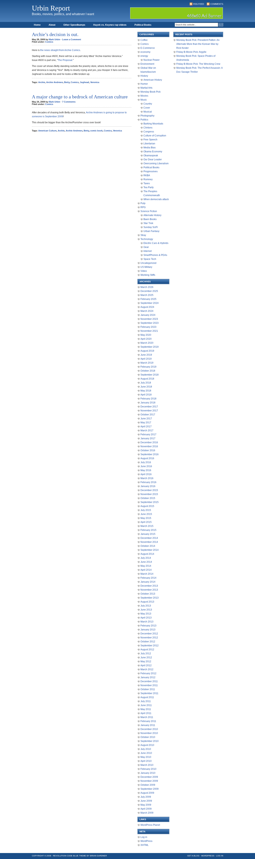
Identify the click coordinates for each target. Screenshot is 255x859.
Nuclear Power (151, 60)
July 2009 (145, 796)
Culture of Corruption (154, 135)
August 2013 (147, 601)
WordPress (146, 841)
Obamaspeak (150, 155)
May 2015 (145, 518)
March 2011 (146, 717)
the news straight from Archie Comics (60, 50)
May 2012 (145, 661)
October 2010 (147, 737)
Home (37, 24)
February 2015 (148, 530)
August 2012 (147, 649)
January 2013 (147, 629)
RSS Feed (198, 4)
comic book (96, 130)
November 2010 (149, 733)
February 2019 (148, 366)
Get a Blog (193, 856)
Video (143, 271)
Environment (147, 64)
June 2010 (146, 753)
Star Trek (148, 223)
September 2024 (149, 303)
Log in (143, 837)
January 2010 (147, 773)
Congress (148, 131)
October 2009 (147, 785)
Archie (41, 82)
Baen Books (150, 219)
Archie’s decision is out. (55, 34)
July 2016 (145, 462)
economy (145, 52)
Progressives (150, 171)
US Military (146, 267)
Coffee (144, 40)
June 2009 (146, 800)
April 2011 (145, 713)
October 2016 (147, 450)
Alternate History (152, 215)
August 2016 (147, 458)
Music (143, 99)
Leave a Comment (71, 39)
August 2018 (147, 378)
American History (152, 79)
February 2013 (148, 625)
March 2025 (146, 295)
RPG (143, 207)
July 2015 (145, 510)
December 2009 (149, 777)
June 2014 (146, 562)
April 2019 (146, 358)
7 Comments (69, 102)
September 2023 (149, 323)
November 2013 (149, 589)
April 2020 (146, 339)
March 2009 (146, 812)
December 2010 (149, 729)
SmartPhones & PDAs (155, 255)
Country (147, 103)
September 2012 (149, 645)
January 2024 (147, 315)
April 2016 (146, 474)
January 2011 (147, 725)
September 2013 (149, 597)
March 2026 (146, 287)
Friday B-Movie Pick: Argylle (191, 52)
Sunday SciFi (150, 227)
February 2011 (148, 721)
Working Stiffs (147, 275)
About (52, 24)
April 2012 (146, 665)
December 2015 (149, 490)
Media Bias (149, 147)
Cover (146, 107)
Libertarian (149, 143)
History (144, 75)
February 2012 (148, 673)
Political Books (142, 24)
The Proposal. (65, 60)
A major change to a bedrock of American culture (80, 96)
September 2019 (149, 346)
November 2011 (149, 685)
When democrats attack (156, 199)
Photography (147, 115)
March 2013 (146, 621)
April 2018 (146, 394)
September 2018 (149, 374)
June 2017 (146, 418)
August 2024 (147, 307)
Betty (67, 82)
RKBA (146, 175)
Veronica (94, 82)
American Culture (47, 130)
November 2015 (149, 494)
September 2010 (149, 741)
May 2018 (145, 390)
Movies (144, 95)
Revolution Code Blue (65, 856)
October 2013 (147, 593)
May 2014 (145, 566)
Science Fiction (148, 211)
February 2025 (148, 299)
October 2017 (147, 414)
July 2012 (145, 653)
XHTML (144, 845)
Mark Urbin (54, 39)
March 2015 (146, 526)
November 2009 (149, 781)
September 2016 (149, 454)
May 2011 (145, 709)
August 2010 (147, 745)
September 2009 (149, 789)
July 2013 (145, 605)
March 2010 (146, 765)
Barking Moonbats (153, 123)
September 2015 (149, 502)
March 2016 (146, 478)
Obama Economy (152, 151)
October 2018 (147, 370)
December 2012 (149, 633)
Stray (143, 235)
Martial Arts (146, 87)
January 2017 (147, 438)
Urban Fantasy (151, 231)
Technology (146, 239)
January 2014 (147, 581)
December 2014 (149, 538)
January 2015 (147, 534)
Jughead (84, 82)
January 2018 (147, 402)
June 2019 (146, 354)
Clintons (147, 127)
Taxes (146, 183)
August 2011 (147, 697)
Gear (146, 247)
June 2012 (146, 657)
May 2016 (145, 470)
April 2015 (146, 522)
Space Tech (149, 259)
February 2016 (148, 482)
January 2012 (147, 677)
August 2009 (147, 792)
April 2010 (146, 761)
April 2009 (146, 808)
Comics (49, 42)
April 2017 (146, 426)
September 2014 (149, 550)
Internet (147, 251)
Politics (144, 119)
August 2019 (147, 350)
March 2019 (146, 362)
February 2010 (148, 769)
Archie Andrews (54, 82)
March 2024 (146, 311)
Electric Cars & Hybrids (155, 243)
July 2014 (145, 558)
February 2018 (148, 398)
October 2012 (147, 641)
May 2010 (145, 757)
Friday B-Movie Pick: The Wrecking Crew (198, 64)
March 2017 (146, 430)
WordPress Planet (150, 825)
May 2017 (145, 422)
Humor (144, 83)
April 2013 (146, 617)
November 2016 (149, 446)
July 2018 (145, 382)
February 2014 (148, 577)
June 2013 (146, 609)
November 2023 (149, 319)
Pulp (142, 203)
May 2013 (145, 613)
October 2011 (147, 689)
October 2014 (147, 546)
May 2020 (145, 335)
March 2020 (146, 342)
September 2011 (149, 693)
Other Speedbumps (74, 24)
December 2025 (149, 291)
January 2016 (147, 486)
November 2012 (149, 637)
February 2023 (148, 327)
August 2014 (147, 554)
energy (144, 56)
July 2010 (145, 749)
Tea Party (148, 187)
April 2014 (146, 569)
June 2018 (146, 386)
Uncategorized (148, 263)
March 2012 (146, 669)
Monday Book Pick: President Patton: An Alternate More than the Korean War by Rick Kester (198, 44)
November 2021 (149, 331)
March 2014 (146, 573)
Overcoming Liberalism (156, 163)
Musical (147, 111)
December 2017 (149, 406)
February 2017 (148, 434)
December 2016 (149, 442)
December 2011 (149, 681)
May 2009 (145, 804)
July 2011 (145, 701)
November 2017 (149, 410)
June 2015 (146, 514)
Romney (148, 179)
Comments (216, 4)
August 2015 (147, 506)
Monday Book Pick (150, 91)
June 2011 (146, 705)
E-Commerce (147, 48)
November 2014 (149, 542)
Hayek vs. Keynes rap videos (110, 24)
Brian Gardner (98, 856)
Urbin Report (51, 8)
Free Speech (150, 139)
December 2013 (149, 585)
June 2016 (146, 466)
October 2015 (147, 498)
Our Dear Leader (152, 159)
